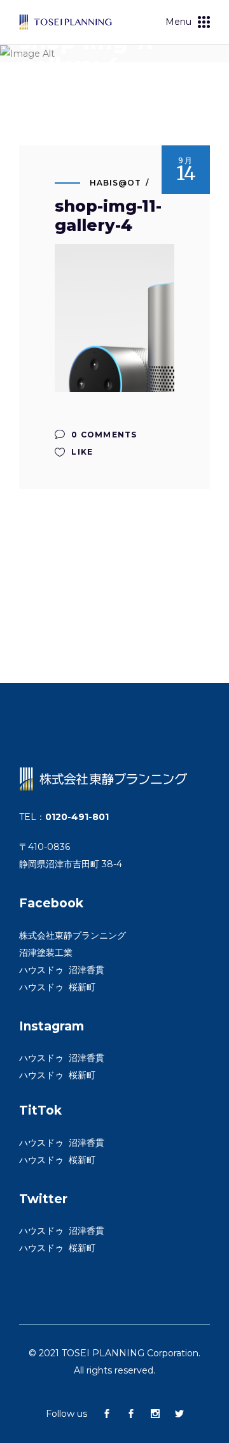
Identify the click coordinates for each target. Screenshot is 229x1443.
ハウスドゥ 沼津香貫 (61, 970)
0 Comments (103, 434)
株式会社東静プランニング (72, 935)
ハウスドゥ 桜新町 (57, 987)
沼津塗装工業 (46, 952)
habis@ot (115, 182)
